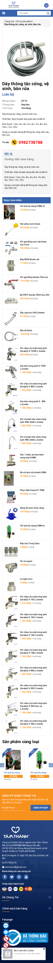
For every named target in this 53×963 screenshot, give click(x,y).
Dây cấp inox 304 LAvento (32, 312)
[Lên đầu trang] (48, 672)
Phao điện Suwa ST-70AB (32, 490)
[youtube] (26, 877)
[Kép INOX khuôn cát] (11, 265)
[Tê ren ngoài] (11, 567)
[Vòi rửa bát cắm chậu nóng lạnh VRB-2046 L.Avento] (11, 425)
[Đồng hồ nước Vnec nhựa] (11, 514)
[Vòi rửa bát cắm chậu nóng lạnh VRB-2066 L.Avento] (11, 443)
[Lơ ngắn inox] (11, 585)
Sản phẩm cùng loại (20, 741)
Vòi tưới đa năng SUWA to (32, 525)
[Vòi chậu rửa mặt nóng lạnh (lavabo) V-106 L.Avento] (11, 638)
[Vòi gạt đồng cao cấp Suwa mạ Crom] (11, 247)
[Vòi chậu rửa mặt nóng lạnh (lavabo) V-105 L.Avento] (11, 620)
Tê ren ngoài (26, 561)
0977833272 (10, 862)
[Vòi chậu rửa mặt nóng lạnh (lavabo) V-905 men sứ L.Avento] (11, 709)
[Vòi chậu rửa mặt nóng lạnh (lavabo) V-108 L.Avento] (11, 656)
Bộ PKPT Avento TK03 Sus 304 (34, 295)
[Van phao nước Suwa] (11, 230)
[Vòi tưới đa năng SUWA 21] (9, 212)
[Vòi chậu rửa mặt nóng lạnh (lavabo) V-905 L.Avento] (11, 691)
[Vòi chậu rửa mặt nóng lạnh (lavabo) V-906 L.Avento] (11, 727)
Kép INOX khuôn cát (29, 259)
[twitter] (11, 877)
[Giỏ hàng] (46, 5)
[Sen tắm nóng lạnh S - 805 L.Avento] (11, 407)
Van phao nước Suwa (30, 224)
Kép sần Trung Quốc (30, 543)
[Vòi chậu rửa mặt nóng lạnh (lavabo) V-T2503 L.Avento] (11, 354)
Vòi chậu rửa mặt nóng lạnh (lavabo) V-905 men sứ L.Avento (33, 706)
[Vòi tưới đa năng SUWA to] (9, 531)
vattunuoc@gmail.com (16, 867)
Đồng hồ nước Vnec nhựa (32, 508)
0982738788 (31, 142)
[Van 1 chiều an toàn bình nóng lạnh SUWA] (11, 460)
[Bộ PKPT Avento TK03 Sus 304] (11, 301)
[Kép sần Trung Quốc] (11, 549)
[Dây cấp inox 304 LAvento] (11, 318)
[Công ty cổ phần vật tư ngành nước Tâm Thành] (13, 5)
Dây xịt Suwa (26, 330)
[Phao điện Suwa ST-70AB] (11, 496)
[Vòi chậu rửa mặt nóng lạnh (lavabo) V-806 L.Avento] (11, 673)
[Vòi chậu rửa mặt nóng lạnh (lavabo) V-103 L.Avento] (11, 602)
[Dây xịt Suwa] (11, 336)
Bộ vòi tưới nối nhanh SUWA (33, 472)
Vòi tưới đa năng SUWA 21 (32, 206)
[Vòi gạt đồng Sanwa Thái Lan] (11, 283)
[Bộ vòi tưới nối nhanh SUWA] (9, 478)
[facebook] (4, 877)
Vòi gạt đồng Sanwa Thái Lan (34, 277)
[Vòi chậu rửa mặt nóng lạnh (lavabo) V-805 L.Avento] (11, 389)
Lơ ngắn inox (26, 579)
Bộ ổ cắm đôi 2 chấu (24, 950)
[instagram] (19, 877)
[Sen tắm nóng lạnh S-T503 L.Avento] (11, 372)
